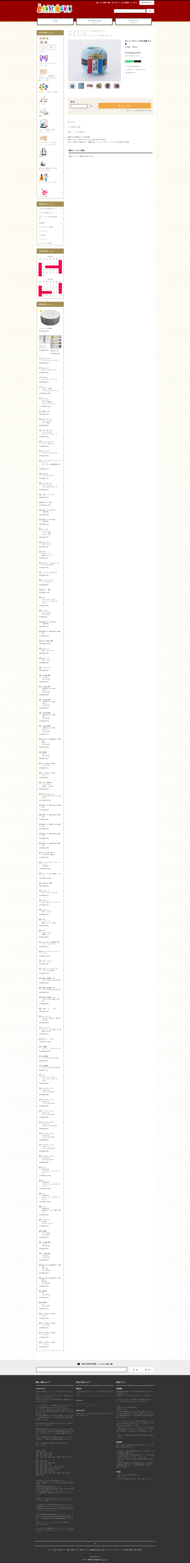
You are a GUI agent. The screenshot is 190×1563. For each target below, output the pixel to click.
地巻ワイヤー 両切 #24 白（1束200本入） (51, 806)
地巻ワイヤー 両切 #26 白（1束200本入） (51, 825)
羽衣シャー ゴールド (48, 1039)
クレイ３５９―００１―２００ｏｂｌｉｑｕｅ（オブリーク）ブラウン (50, 600)
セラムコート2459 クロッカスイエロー (49, 368)
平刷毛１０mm (46, 411)
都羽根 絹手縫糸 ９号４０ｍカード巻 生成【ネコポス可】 (51, 999)
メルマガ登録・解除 (127, 1550)
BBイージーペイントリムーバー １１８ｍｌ (51, 952)
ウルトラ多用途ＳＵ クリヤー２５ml (47, 783)
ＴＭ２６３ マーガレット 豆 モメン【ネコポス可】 (51, 564)
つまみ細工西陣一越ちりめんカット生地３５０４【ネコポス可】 (48, 715)
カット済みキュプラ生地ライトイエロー (48, 1324)
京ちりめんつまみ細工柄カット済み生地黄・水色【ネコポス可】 (51, 1280)
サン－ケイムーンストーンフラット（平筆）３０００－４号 (46, 531)
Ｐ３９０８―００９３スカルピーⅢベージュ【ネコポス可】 (48, 1101)
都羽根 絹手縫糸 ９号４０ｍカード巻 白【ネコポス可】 (51, 979)
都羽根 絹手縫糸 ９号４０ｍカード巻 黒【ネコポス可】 (51, 988)
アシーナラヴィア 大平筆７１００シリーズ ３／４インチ (50, 388)
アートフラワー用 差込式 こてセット (51, 874)
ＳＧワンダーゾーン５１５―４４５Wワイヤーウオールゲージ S (49, 485)
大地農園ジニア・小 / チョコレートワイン (51, 1047)
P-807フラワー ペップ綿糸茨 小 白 (46, 932)
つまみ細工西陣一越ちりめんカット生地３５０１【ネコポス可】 (48, 689)
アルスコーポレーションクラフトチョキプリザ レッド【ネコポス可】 (51, 795)
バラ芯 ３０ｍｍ (46, 961)
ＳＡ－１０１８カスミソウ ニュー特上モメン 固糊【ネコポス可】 (51, 1029)
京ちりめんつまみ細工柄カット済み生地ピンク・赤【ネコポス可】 (51, 1267)
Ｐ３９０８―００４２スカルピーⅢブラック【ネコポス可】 (48, 1112)
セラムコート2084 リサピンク (47, 543)
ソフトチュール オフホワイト (50, 572)
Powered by (85, 1559)
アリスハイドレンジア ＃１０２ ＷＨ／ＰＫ (48, 442)
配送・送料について (73, 1550)
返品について (130, 110)
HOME (55, 21)
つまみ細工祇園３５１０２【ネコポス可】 (46, 677)
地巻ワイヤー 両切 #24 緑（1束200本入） (51, 815)
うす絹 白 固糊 (46, 883)
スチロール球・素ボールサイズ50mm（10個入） (48, 853)
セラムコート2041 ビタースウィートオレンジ (51, 901)
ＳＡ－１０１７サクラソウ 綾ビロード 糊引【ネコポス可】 (51, 1018)
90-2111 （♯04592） (48, 786)
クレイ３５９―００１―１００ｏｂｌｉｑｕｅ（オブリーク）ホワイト (50, 1078)
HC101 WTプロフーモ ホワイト (48, 474)
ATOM (140, 1550)
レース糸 (76, 31)
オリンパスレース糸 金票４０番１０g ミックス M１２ (50, 943)
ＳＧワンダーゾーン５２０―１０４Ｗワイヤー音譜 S (47, 420)
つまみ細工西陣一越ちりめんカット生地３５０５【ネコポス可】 (48, 728)
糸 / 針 (76, 33)
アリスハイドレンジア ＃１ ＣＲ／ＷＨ (48, 581)
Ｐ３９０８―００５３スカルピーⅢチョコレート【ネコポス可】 (49, 1124)
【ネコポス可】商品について (64, 1500)
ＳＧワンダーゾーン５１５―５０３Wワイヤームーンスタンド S (49, 432)
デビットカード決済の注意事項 (85, 1405)
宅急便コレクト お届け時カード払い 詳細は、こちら (93, 1395)
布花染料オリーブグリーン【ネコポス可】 (46, 1232)
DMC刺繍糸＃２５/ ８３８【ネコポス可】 (50, 1057)
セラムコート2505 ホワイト (43, 346)
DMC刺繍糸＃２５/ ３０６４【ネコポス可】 (51, 1066)
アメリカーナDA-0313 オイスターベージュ (47, 1221)
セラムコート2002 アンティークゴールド (50, 891)
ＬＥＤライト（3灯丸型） (46, 328)
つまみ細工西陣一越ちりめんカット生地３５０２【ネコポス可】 (48, 702)
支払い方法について (59, 1550)
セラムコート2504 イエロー (46, 659)
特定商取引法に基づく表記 (143, 110)
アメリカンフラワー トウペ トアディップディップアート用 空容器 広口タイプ (51, 463)
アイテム (148, 2)
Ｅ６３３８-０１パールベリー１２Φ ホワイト (50, 452)
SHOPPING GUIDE (94, 21)
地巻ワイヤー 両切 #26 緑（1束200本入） (51, 834)
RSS (135, 1550)
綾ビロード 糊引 (46, 502)
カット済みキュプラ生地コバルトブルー (48, 764)
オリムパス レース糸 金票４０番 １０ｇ (93, 31)
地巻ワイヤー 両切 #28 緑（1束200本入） (51, 844)
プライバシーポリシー (112, 1550)
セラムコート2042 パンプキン (47, 910)
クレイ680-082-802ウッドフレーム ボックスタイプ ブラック (51, 1183)
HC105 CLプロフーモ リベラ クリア (49, 378)
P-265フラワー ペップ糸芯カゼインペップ (47, 553)
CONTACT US (133, 21)
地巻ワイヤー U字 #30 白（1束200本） (48, 520)
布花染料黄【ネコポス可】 (46, 1292)
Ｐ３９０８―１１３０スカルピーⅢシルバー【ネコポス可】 (48, 1146)
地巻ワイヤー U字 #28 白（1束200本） (48, 511)
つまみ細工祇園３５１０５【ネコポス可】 (46, 1255)
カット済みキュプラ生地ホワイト (48, 1314)
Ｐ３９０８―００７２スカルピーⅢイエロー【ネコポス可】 (48, 1090)
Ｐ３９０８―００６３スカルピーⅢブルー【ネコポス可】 (48, 1157)
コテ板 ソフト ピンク (48, 494)
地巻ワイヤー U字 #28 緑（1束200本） (48, 622)
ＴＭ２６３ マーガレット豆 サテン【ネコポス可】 (49, 969)
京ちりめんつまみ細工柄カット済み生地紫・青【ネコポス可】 (51, 741)
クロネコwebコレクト (83, 1403)
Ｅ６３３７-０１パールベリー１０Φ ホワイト (50, 359)
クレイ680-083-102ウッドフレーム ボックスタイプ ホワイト (51, 1196)
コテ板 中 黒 (48, 1008)
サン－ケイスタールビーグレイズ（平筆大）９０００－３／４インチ (48, 401)
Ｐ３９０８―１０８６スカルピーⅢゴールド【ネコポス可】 (48, 1135)
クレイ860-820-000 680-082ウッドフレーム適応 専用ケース (51, 1209)
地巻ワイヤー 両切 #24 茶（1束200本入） (51, 632)
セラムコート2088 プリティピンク (48, 649)
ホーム (70, 31)
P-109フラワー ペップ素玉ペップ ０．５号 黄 (48, 921)
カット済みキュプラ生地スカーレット (48, 773)
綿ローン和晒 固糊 (47, 641)
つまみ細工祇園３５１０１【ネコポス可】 (46, 1244)
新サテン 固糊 (46, 590)
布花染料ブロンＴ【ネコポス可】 (46, 753)
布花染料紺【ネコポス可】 (46, 1304)
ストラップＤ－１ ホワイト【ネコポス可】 (46, 612)
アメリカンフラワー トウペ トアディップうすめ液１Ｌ (51, 864)
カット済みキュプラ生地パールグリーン (48, 1333)
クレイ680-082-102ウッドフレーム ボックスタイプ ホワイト (51, 1170)
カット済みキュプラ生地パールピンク (48, 1343)
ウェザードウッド (46, 667)
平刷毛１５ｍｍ (54, 350)
